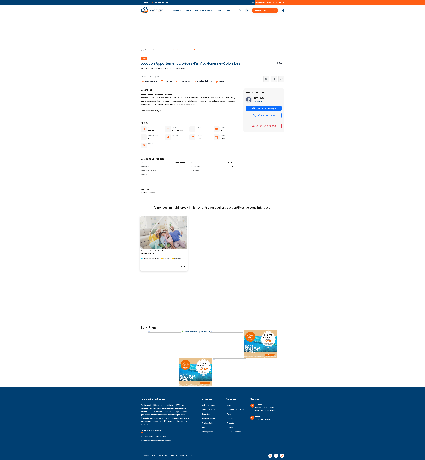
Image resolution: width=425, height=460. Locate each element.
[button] (247, 10)
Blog (228, 10)
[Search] (239, 10)
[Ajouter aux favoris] (281, 79)
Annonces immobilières (235, 410)
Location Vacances (201, 10)
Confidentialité (208, 423)
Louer (186, 10)
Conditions (206, 414)
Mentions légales (209, 418)
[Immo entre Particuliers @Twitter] (283, 2)
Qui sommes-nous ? (209, 405)
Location (229, 418)
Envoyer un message (265, 108)
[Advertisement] (212, 31)
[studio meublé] (163, 232)
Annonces (148, 50)
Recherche (230, 405)
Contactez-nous (208, 410)
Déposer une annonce (264, 10)
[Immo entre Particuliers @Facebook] (280, 2)
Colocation (219, 10)
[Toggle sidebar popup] (282, 10)
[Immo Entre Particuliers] (152, 10)
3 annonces (258, 101)
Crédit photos (207, 432)
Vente (228, 414)
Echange (229, 427)
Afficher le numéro (265, 115)
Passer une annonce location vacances (156, 441)
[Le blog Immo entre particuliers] (282, 456)
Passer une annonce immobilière (153, 436)
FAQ (203, 427)
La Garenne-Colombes (162, 50)
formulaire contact (262, 419)
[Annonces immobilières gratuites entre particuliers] (142, 50)
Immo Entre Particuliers (164, 455)
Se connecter (259, 3)
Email (145, 3)
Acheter (176, 10)
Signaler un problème (265, 125)
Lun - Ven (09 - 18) (161, 3)
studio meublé (147, 254)
